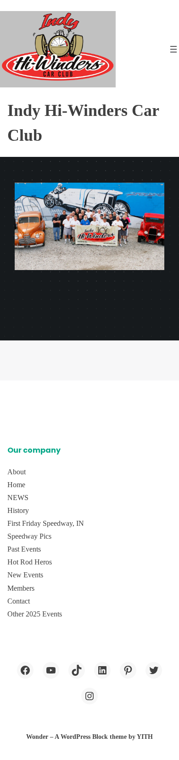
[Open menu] (173, 49)
